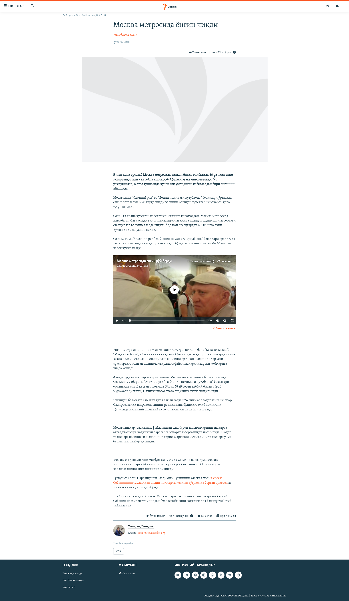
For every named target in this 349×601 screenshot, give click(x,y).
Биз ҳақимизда (72, 573)
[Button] (198, 52)
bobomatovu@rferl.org (151, 533)
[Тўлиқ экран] (232, 320)
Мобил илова (127, 573)
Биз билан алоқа (73, 580)
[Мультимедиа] (337, 6)
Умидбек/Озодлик (125, 34)
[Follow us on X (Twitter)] (221, 575)
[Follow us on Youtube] (177, 575)
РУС (327, 6)
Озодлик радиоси (136, 265)
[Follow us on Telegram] (186, 575)
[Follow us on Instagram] (203, 575)
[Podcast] (238, 575)
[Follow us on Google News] (229, 575)
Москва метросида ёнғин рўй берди (144, 261)
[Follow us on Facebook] (195, 575)
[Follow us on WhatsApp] (212, 575)
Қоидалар (69, 587)
